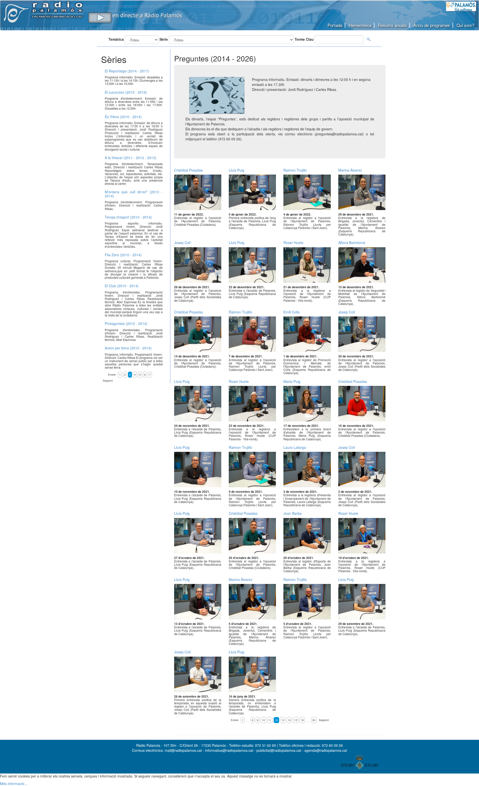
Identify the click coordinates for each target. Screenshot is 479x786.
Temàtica (116, 39)
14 (289, 720)
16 (302, 720)
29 (313, 720)
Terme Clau (304, 39)
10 (263, 720)
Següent (324, 720)
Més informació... (13, 783)
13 (282, 720)
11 (269, 720)
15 (295, 720)
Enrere (235, 720)
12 (276, 720)
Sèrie (163, 39)
